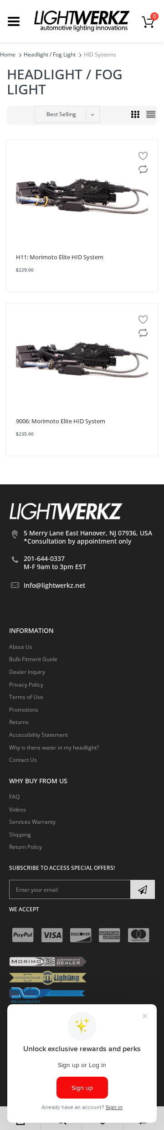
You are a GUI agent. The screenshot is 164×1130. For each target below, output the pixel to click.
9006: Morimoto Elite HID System (60, 421)
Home (7, 54)
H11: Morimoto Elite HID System (59, 257)
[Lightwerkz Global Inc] (82, 21)
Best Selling (61, 114)
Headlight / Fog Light (50, 54)
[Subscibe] (142, 889)
